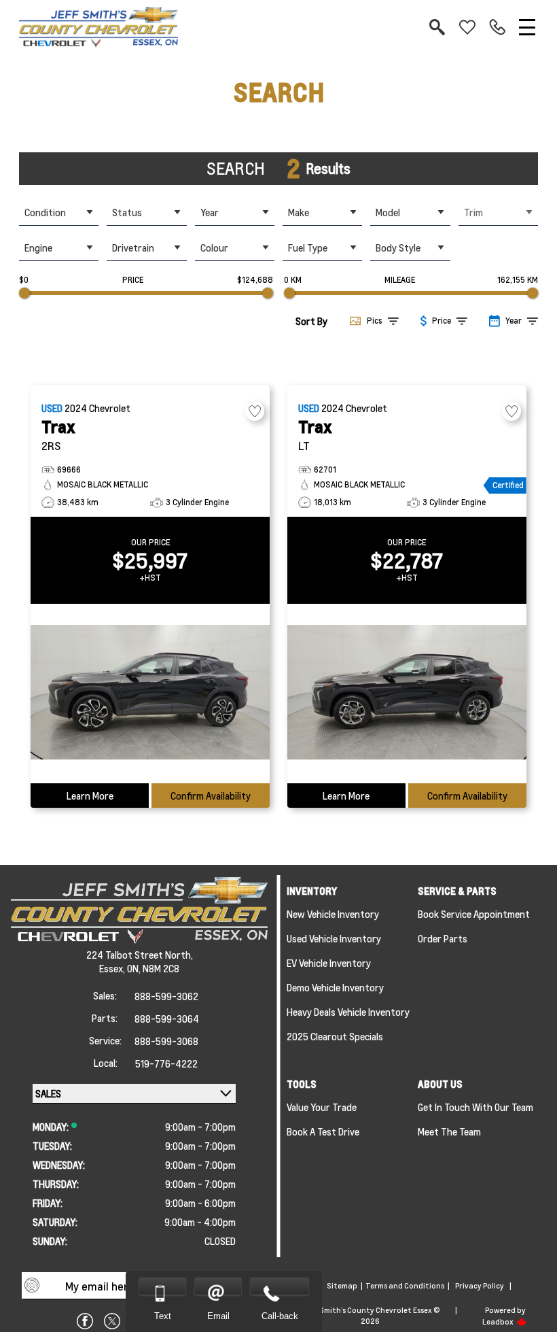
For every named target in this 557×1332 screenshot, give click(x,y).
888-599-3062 (166, 996)
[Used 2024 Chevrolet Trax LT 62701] (406, 693)
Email (218, 1316)
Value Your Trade (322, 1107)
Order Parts (442, 938)
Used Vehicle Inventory (334, 938)
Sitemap (342, 1286)
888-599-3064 (166, 1018)
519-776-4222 (166, 1063)
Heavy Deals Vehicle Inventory (348, 1012)
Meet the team (449, 1131)
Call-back (280, 1316)
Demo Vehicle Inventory (335, 987)
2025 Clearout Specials (335, 1036)
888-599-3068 (166, 1041)
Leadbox (498, 1322)
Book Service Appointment (474, 914)
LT (304, 446)
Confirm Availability (210, 795)
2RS (50, 446)
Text (162, 1316)
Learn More (90, 795)
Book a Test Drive (323, 1131)
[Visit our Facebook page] (85, 1321)
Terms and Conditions (404, 1286)
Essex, (113, 968)
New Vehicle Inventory (333, 914)
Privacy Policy (479, 1286)
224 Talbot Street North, (139, 955)
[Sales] (497, 27)
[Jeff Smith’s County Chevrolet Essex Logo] (98, 27)
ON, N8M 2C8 (153, 968)
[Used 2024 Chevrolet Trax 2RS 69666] (150, 693)
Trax (58, 426)
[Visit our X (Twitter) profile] (112, 1321)
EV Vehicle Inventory (329, 963)
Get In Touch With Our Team (475, 1107)
